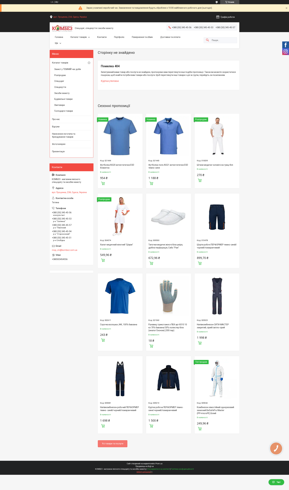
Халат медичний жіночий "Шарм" (116, 244)
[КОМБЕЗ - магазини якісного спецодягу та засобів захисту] (62, 28)
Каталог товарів (79, 37)
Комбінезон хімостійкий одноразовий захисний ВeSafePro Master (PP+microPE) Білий (215, 410)
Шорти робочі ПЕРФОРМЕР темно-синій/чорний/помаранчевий (217, 246)
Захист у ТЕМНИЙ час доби (67, 69)
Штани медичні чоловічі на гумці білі (215, 165)
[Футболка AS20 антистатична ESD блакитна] (120, 136)
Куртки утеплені (110, 81)
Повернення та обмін (142, 37)
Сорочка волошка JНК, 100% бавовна (118, 324)
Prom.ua (158, 464)
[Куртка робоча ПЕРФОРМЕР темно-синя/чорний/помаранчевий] (168, 378)
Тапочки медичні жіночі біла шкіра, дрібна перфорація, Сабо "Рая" (165, 246)
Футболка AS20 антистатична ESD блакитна (117, 166)
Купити (103, 183)
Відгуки (55, 126)
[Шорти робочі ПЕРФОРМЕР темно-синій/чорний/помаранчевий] (217, 216)
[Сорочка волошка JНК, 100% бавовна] (120, 296)
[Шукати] (207, 40)
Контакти (102, 37)
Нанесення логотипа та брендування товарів (63, 135)
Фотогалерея (58, 144)
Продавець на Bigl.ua (144, 466)
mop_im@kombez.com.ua (64, 250)
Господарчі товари (63, 111)
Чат (279, 482)
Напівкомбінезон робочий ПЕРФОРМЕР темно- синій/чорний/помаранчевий (119, 408)
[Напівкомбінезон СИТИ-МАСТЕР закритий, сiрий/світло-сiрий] (217, 296)
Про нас (56, 119)
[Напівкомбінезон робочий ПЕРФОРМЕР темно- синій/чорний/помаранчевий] (120, 378)
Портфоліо (119, 37)
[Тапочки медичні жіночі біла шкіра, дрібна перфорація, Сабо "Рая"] (168, 216)
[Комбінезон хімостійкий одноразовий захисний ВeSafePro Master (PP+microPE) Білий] (217, 378)
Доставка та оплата (170, 37)
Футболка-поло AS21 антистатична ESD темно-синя (168, 166)
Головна (59, 37)
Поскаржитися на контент (158, 469)
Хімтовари (59, 105)
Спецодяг (59, 81)
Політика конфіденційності (182, 469)
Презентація (58, 151)
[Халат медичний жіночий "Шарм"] (120, 216)
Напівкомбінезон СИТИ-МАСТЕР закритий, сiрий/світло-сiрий (213, 326)
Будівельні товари (63, 99)
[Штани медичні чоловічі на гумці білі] (217, 136)
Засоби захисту (62, 93)
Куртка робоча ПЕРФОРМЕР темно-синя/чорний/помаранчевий (165, 408)
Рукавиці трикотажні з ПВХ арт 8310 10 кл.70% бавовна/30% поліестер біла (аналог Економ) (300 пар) (167, 327)
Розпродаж (60, 75)
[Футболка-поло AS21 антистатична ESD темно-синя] (168, 136)
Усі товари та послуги (112, 443)
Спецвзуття (60, 87)
